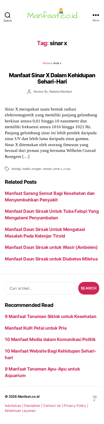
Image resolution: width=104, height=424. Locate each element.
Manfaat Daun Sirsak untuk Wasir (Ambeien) (51, 247)
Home (46, 63)
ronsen (47, 169)
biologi (16, 169)
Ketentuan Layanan (20, 411)
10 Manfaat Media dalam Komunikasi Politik (50, 339)
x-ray (66, 169)
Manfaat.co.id (29, 396)
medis (26, 169)
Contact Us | (53, 406)
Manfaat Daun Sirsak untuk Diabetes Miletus (51, 258)
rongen (36, 169)
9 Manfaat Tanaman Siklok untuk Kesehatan (50, 316)
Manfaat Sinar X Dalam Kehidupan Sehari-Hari (52, 78)
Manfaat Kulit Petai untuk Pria (35, 328)
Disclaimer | (33, 406)
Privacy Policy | (76, 406)
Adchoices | (14, 406)
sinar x (57, 169)
